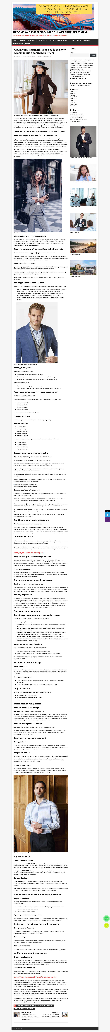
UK (74, 48)
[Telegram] (107, 514)
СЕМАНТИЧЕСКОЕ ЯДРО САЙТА (22, 43)
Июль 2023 (73, 98)
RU (73, 48)
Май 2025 (72, 95)
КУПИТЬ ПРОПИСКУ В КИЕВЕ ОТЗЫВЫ (24, 1009)
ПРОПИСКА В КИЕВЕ (44, 56)
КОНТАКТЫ (31, 40)
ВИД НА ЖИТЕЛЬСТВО (76, 114)
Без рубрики (73, 112)
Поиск (72, 52)
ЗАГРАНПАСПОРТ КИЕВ (76, 117)
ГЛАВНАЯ (22, 40)
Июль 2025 (73, 91)
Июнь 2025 (73, 93)
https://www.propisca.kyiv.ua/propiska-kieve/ (35, 977)
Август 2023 (73, 97)
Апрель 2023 (73, 104)
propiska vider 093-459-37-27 (30, 56)
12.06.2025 (18, 56)
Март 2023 (73, 106)
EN (71, 48)
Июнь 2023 (73, 100)
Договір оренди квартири (77, 116)
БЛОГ (14, 40)
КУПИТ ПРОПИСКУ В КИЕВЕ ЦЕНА (26, 1005)
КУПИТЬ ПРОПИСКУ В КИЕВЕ (78, 119)
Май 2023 (72, 102)
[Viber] (107, 519)
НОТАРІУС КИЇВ (42, 40)
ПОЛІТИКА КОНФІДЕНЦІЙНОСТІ (59, 40)
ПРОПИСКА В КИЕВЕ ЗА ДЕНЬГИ (81, 40)
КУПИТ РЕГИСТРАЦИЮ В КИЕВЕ (45, 1005)
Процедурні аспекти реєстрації (29, 552)
